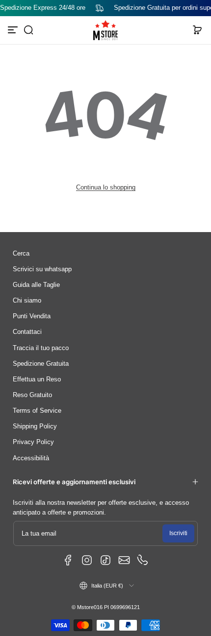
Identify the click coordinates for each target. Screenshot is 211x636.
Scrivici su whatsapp (42, 269)
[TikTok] (105, 560)
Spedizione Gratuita (41, 363)
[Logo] (105, 30)
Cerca (21, 253)
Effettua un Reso (37, 379)
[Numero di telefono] (143, 560)
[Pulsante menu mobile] (14, 30)
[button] (28, 30)
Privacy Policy (33, 442)
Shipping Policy (35, 426)
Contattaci (27, 332)
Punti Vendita (32, 316)
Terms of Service (37, 410)
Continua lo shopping (105, 187)
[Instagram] (87, 560)
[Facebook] (68, 560)
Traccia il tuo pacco (41, 348)
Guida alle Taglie (36, 285)
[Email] (124, 560)
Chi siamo (27, 300)
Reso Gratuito (32, 395)
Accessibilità (31, 458)
